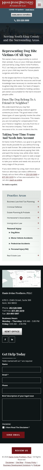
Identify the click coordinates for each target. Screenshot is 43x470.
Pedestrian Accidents (20, 243)
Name (5, 364)
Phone (5, 385)
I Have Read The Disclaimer (18, 427)
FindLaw (37, 465)
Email (5, 375)
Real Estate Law (14, 255)
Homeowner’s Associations (18, 218)
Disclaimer (6, 424)
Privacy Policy (30, 462)
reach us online (15, 180)
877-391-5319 (7, 177)
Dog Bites (15, 232)
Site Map (19, 462)
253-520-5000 (23, 20)
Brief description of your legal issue (18, 396)
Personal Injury (14, 228)
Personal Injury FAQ (19, 249)
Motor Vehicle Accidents (22, 238)
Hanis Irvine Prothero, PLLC (20, 457)
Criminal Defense (14, 207)
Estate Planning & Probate (18, 212)
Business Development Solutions (17, 465)
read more (29, 9)
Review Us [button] (21, 450)
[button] (39, 4)
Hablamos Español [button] (21, 15)
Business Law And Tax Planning (21, 201)
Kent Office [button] (12, 331)
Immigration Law (14, 223)
